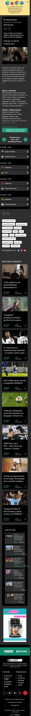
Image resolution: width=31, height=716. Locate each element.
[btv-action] (18, 651)
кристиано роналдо (8, 220)
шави (15, 231)
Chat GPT (6, 246)
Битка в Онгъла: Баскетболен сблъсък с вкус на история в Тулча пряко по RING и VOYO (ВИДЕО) (18, 585)
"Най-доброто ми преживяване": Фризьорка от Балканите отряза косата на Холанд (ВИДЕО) (12, 285)
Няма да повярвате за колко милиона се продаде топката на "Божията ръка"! (13, 413)
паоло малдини (20, 235)
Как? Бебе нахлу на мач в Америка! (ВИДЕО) (14, 381)
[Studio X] (17, 714)
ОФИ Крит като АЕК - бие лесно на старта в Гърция (12, 446)
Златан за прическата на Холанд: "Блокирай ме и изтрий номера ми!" (14, 479)
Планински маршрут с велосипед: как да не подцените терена (19, 549)
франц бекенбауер (8, 224)
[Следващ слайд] (26, 140)
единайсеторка (7, 242)
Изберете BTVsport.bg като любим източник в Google (16, 130)
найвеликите (15, 246)
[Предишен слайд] (4, 140)
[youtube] (15, 693)
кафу (11, 235)
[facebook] (4, 693)
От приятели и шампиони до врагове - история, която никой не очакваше (14, 350)
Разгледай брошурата (13, 611)
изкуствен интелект (9, 238)
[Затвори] (28, 2)
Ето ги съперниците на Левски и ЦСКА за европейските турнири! (19, 537)
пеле (21, 231)
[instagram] (20, 693)
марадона (17, 228)
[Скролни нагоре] (25, 693)
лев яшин (17, 242)
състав (5, 235)
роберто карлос (21, 224)
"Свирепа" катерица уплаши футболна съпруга (12, 317)
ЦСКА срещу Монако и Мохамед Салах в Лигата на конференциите (18, 561)
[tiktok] (9, 693)
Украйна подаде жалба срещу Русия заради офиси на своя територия (18, 597)
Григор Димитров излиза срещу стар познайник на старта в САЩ (19, 573)
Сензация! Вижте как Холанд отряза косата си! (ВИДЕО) (12, 511)
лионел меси (7, 231)
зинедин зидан (7, 228)
